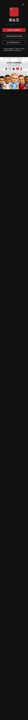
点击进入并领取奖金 (14, 30)
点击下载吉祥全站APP (14, 42)
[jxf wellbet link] (14, 73)
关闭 (23, 4)
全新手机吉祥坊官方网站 (14, 36)
